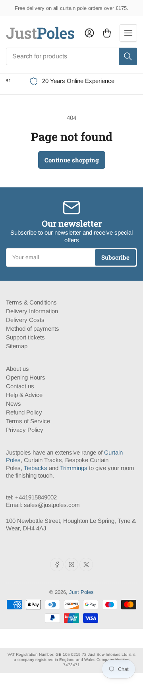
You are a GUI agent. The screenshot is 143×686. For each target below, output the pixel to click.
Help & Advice (24, 394)
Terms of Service (28, 421)
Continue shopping (71, 160)
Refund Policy (24, 412)
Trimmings (73, 467)
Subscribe (115, 257)
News (13, 403)
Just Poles (81, 592)
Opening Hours (25, 377)
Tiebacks (35, 467)
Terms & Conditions (31, 302)
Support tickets (25, 337)
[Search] (128, 56)
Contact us (20, 386)
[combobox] (71, 56)
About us (17, 368)
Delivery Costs (25, 319)
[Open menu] (128, 33)
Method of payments (32, 328)
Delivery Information (32, 311)
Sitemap (16, 346)
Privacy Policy (24, 429)
